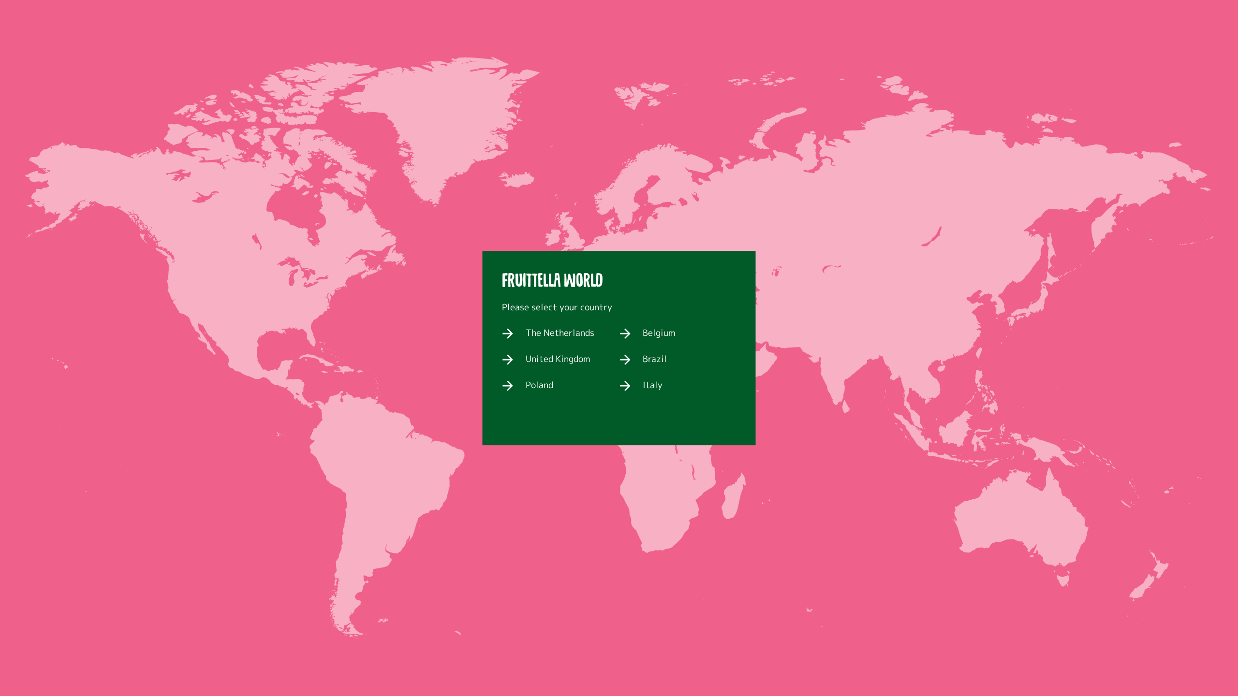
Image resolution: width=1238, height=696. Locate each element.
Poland (539, 385)
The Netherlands (560, 333)
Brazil (655, 359)
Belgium (659, 333)
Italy (653, 385)
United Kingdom (558, 359)
